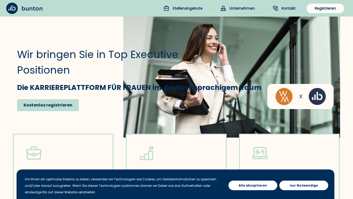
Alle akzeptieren (253, 185)
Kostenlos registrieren (48, 105)
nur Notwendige (304, 185)
